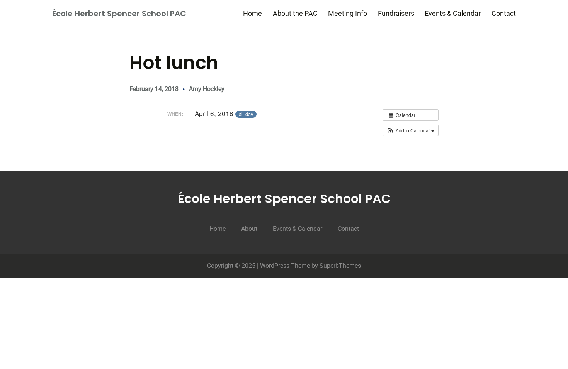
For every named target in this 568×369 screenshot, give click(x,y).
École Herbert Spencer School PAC (119, 13)
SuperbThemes (340, 265)
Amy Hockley (206, 89)
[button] (410, 130)
